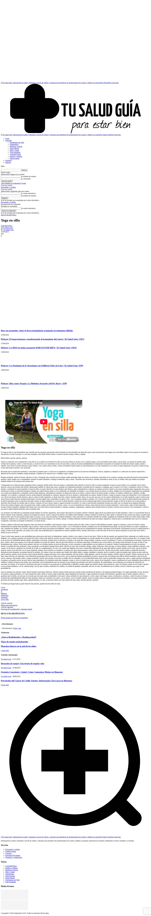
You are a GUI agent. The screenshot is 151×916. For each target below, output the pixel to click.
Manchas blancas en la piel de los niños (18, 646)
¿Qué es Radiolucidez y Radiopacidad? (18, 637)
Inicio (3, 215)
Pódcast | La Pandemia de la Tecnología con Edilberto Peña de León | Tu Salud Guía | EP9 (42, 365)
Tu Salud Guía (8, 230)
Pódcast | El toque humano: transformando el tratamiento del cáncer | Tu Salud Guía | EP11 (42, 339)
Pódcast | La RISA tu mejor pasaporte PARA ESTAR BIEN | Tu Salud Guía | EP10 (38, 348)
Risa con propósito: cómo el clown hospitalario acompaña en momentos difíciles (37, 330)
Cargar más (5, 650)
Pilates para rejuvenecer (9, 605)
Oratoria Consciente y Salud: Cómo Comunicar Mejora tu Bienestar (32, 672)
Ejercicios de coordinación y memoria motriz (16, 609)
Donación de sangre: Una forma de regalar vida (22, 663)
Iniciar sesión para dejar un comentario (14, 618)
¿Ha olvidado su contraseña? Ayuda (13, 183)
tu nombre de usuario (28, 176)
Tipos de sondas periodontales (14, 642)
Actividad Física (10, 215)
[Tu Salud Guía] (7, 228)
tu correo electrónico (28, 193)
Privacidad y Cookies (8, 187)
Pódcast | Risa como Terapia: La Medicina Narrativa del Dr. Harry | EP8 (34, 383)
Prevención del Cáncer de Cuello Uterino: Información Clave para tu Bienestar (36, 681)
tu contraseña (26, 179)
